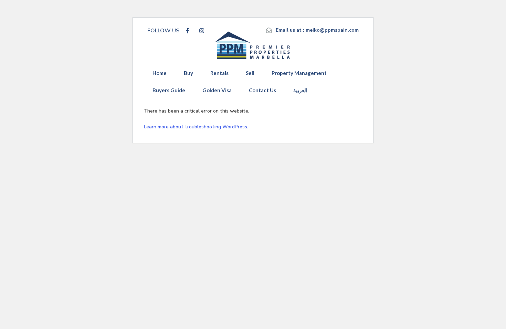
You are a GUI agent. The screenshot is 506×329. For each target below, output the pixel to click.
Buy (188, 73)
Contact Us (262, 90)
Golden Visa (217, 90)
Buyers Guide (168, 90)
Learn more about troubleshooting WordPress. (196, 127)
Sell (250, 73)
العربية (300, 90)
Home (159, 73)
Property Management (299, 73)
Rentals (219, 73)
